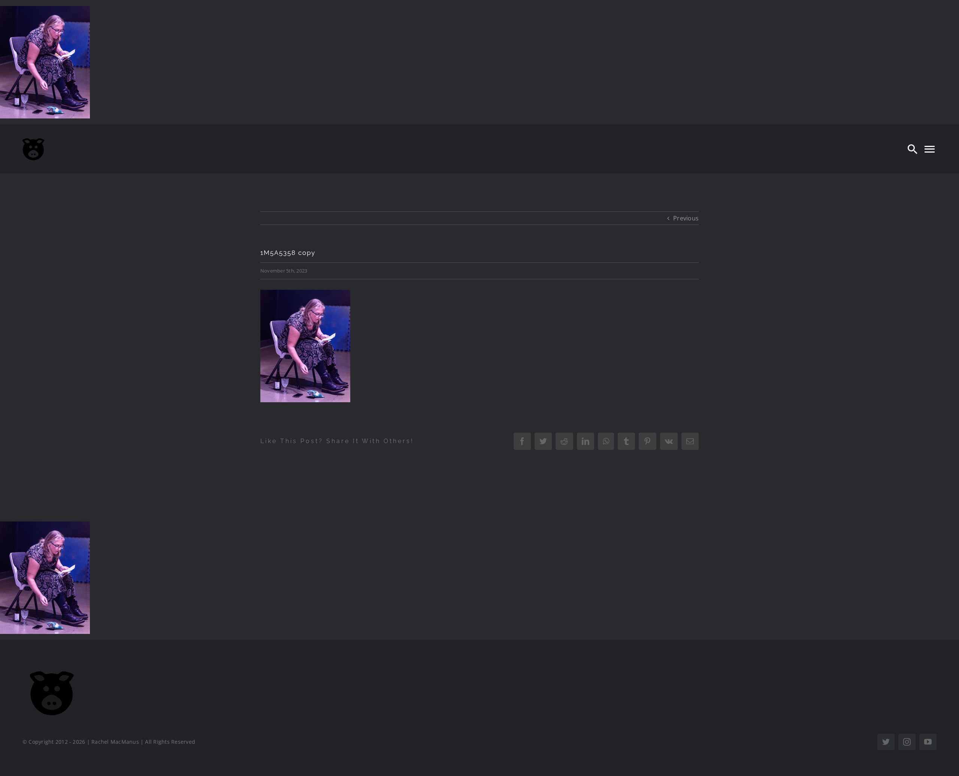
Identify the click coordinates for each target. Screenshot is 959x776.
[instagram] (907, 742)
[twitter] (886, 742)
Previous (686, 218)
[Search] (912, 149)
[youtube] (928, 742)
